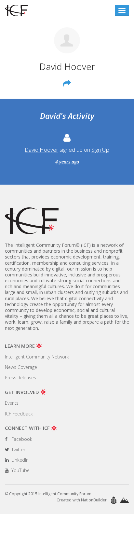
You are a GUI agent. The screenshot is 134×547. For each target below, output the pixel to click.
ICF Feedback (19, 414)
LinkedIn (19, 460)
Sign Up (100, 149)
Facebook (21, 439)
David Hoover (41, 149)
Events (12, 403)
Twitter (17, 449)
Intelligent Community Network (37, 357)
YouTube (20, 470)
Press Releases (20, 377)
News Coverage (21, 367)
